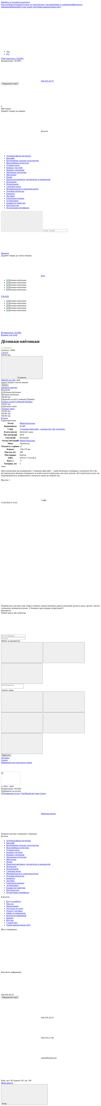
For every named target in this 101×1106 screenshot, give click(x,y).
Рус (7, 54)
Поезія (9, 862)
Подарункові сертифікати (17, 892)
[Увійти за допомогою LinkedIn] (22, 673)
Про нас (4, 4)
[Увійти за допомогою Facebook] (22, 652)
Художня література (15, 876)
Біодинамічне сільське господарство (22, 845)
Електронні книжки (15, 883)
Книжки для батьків (15, 855)
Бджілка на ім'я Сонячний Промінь (16, 402)
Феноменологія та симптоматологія (22, 874)
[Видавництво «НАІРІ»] (10, 784)
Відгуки (22, 7)
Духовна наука (12, 850)
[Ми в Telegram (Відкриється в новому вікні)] (21, 47)
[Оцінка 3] (22, 722)
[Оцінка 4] (64, 722)
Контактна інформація (16, 915)
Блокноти (10, 878)
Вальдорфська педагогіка (17, 848)
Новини (14, 7)
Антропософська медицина (18, 840)
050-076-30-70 (47, 81)
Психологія (11, 866)
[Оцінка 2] (64, 701)
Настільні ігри (12, 890)
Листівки (10, 881)
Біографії (10, 843)
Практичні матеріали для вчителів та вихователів (28, 864)
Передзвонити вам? (10, 84)
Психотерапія (12, 869)
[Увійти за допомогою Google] (64, 652)
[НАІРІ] (5, 296)
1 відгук (4, 352)
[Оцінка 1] (22, 701)
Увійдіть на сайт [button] (8, 380)
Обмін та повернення (63, 4)
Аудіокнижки (12, 885)
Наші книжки (14, 4)
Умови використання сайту (49, 7)
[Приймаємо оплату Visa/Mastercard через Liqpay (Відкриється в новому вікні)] (23, 793)
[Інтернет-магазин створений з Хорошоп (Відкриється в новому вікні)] (57, 834)
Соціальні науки (13, 871)
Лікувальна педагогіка (16, 857)
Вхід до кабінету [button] (13, 901)
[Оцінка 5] (22, 743)
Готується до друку (29, 4)
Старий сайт (31, 7)
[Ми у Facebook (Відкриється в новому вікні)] (21, 27)
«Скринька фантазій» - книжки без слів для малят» (42, 429)
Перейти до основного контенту (15, 2)
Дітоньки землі (7, 409)
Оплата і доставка (46, 4)
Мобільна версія (48, 813)
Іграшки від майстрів (15, 888)
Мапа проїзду (7, 1083)
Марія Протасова (27, 423)
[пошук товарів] (22, 221)
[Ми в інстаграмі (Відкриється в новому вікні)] (60, 27)
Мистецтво (11, 859)
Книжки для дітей (14, 852)
